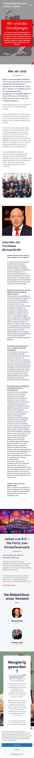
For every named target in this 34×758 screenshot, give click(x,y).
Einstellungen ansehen (17, 754)
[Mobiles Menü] (30, 5)
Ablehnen (17, 749)
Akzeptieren (17, 745)
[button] (31, 728)
